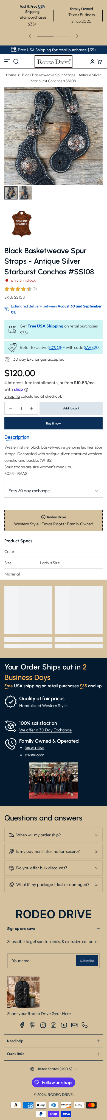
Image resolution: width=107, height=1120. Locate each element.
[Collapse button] (53, 835)
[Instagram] (43, 1025)
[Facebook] (22, 1025)
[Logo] (53, 61)
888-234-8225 (34, 748)
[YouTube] (64, 1025)
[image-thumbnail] (11, 193)
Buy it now (53, 423)
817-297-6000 (34, 755)
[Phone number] (84, 1025)
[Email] (74, 1025)
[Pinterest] (32, 1025)
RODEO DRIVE (60, 1094)
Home (11, 74)
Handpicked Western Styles (43, 705)
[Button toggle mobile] (7, 61)
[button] (16, 61)
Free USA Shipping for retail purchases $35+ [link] (57, 49)
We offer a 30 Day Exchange (45, 730)
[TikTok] (53, 1025)
